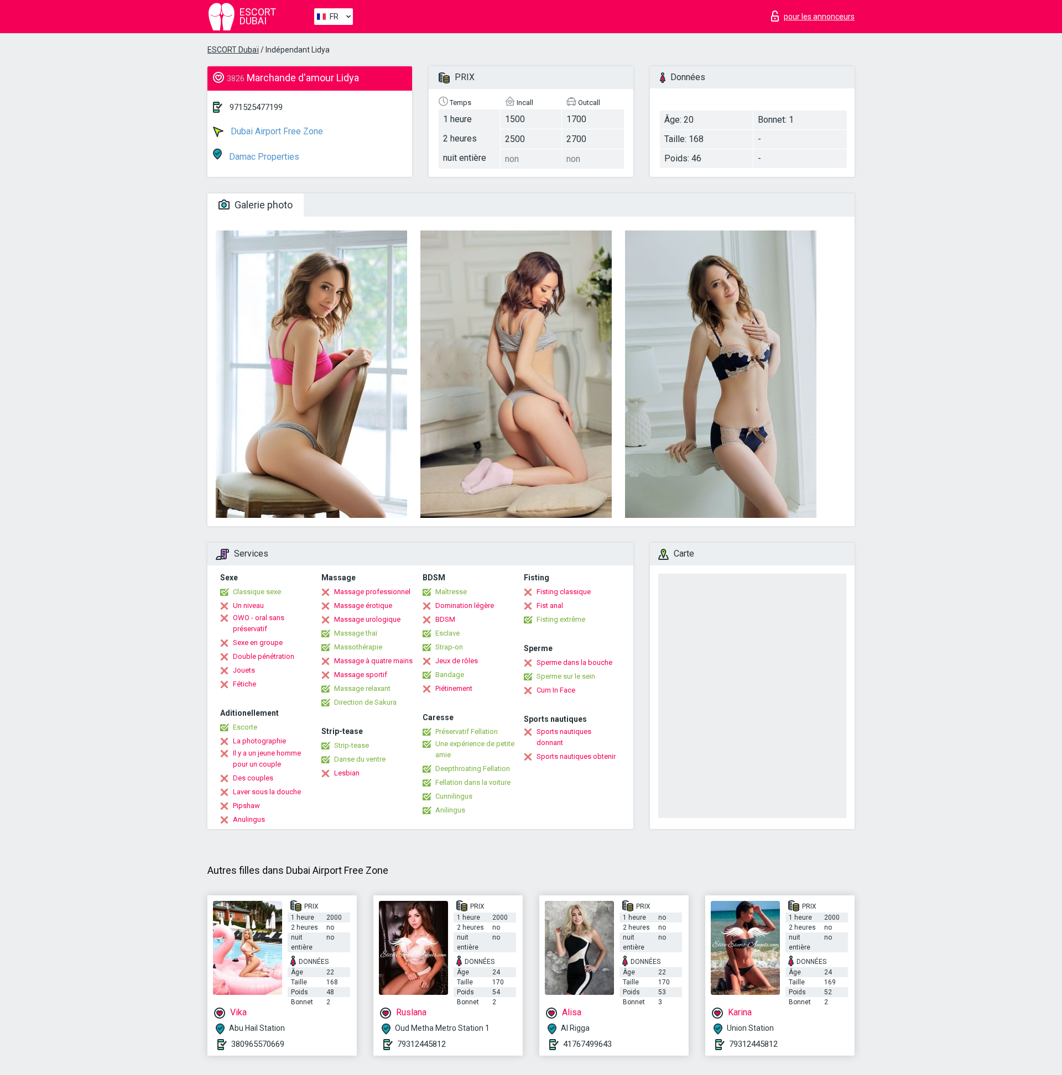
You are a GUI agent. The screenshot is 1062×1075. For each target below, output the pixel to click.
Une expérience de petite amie (474, 749)
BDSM (445, 619)
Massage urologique (367, 619)
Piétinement (453, 688)
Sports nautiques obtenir (576, 756)
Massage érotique (363, 605)
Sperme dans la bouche (574, 662)
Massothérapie (358, 647)
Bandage (449, 674)
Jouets (244, 670)
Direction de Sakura (365, 702)
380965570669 (257, 1044)
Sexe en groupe (258, 642)
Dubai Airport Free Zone (275, 131)
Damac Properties (263, 156)
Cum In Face (556, 690)
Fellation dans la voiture (473, 782)
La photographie (259, 741)
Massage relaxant (362, 688)
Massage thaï (355, 633)
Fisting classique (564, 592)
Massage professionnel (372, 592)
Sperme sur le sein (566, 676)
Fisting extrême (561, 619)
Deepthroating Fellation (472, 768)
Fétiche (244, 684)
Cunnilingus (453, 796)
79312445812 (421, 1044)
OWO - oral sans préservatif (258, 623)
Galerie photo (262, 205)
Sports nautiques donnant (564, 737)
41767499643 (587, 1044)
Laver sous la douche (267, 792)
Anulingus (249, 819)
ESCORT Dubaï (233, 49)
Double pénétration (263, 656)
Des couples (253, 778)
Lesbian (347, 773)
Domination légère (464, 605)
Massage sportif (360, 674)
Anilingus (450, 810)
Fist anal (550, 605)
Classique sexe (257, 592)
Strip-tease (351, 745)
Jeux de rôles (456, 661)
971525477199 (256, 107)
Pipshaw (246, 805)
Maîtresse (451, 592)
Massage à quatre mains (373, 661)
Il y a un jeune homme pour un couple (267, 758)
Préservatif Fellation (466, 731)
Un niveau (248, 605)
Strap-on (449, 647)
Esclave (447, 633)
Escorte (245, 727)
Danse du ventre (360, 759)
